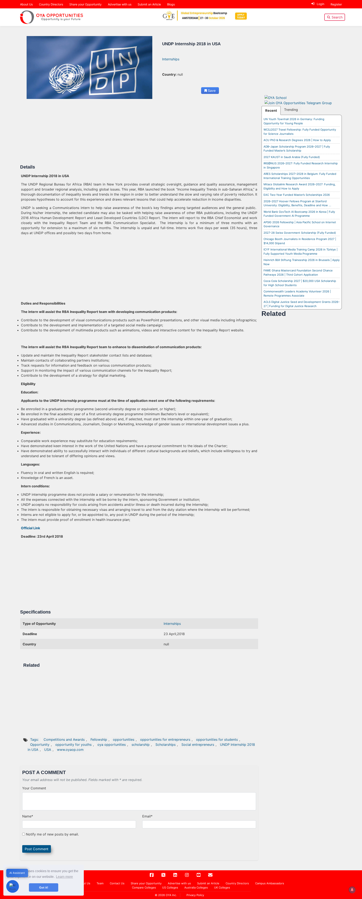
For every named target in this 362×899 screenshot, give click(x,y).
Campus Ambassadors (269, 883)
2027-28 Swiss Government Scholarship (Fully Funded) (300, 232)
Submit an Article (149, 4)
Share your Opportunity (85, 4)
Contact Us (117, 883)
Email (147, 816)
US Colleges (170, 887)
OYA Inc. (171, 895)
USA (47, 749)
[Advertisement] (139, 133)
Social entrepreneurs (197, 744)
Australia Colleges (196, 887)
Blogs (171, 4)
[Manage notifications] (352, 889)
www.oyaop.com (70, 749)
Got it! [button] (43, 887)
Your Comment (34, 788)
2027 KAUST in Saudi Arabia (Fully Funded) (292, 157)
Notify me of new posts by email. (52, 834)
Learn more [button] (64, 876)
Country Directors (51, 4)
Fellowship (98, 739)
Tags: (35, 739)
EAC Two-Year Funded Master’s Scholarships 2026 (297, 194)
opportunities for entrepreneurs (165, 739)
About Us (26, 4)
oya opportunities (111, 744)
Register (336, 4)
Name (27, 816)
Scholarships (165, 744)
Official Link (30, 528)
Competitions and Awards (64, 739)
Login (320, 4)
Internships (170, 59)
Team (100, 883)
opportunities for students (217, 739)
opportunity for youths (73, 744)
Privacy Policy (195, 895)
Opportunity (39, 744)
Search (337, 17)
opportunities (123, 739)
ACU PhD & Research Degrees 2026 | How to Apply (297, 140)
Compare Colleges (144, 887)
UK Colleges (222, 887)
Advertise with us (119, 4)
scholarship (141, 744)
